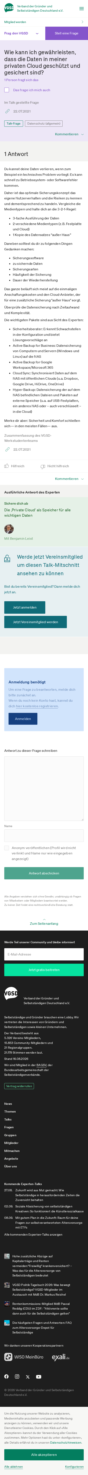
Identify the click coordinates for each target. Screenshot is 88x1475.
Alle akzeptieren (44, 1454)
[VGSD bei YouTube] (38, 1378)
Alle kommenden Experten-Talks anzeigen (33, 1234)
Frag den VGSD (16, 33)
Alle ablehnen (13, 1467)
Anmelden (23, 719)
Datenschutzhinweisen (65, 1442)
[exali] (60, 1359)
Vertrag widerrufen (19, 1086)
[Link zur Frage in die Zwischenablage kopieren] (8, 111)
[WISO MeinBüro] (23, 1358)
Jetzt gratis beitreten (44, 970)
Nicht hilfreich (58, 466)
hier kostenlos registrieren (37, 706)
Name (8, 826)
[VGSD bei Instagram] (17, 1378)
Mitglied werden (15, 22)
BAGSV (41, 1065)
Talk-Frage (14, 123)
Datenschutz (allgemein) (43, 123)
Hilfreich (18, 466)
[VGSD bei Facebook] (6, 1378)
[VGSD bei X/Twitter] (28, 1378)
